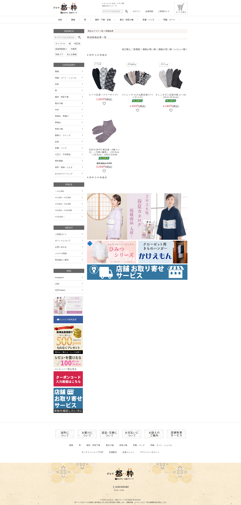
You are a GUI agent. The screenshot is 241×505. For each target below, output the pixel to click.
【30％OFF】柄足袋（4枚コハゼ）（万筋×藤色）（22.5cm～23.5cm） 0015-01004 (104, 152)
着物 (71, 445)
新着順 (136, 49)
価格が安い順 (165, 49)
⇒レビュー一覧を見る (65, 369)
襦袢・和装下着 (93, 445)
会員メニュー (128, 452)
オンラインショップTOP (92, 452)
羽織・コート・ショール (161, 445)
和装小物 (123, 445)
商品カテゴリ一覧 (95, 31)
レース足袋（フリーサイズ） (104, 94)
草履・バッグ (139, 445)
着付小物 (110, 445)
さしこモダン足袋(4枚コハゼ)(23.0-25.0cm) (171, 95)
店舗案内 (113, 452)
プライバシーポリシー (149, 452)
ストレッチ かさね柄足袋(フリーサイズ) (137, 95)
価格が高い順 (149, 49)
